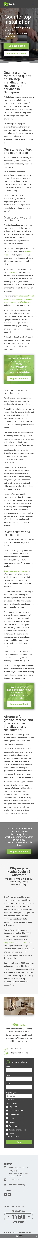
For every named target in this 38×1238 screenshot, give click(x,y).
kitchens (11, 272)
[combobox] (19, 1096)
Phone (9, 1075)
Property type (11, 1093)
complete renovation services (16, 942)
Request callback (17, 53)
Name (8, 1066)
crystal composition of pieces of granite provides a (19, 299)
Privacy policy (25, 1233)
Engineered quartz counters (15, 571)
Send (19, 1142)
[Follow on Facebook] (5, 1194)
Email (8, 1084)
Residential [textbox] (11, 1096)
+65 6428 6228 (17, 46)
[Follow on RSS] (9, 1194)
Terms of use (9, 1233)
